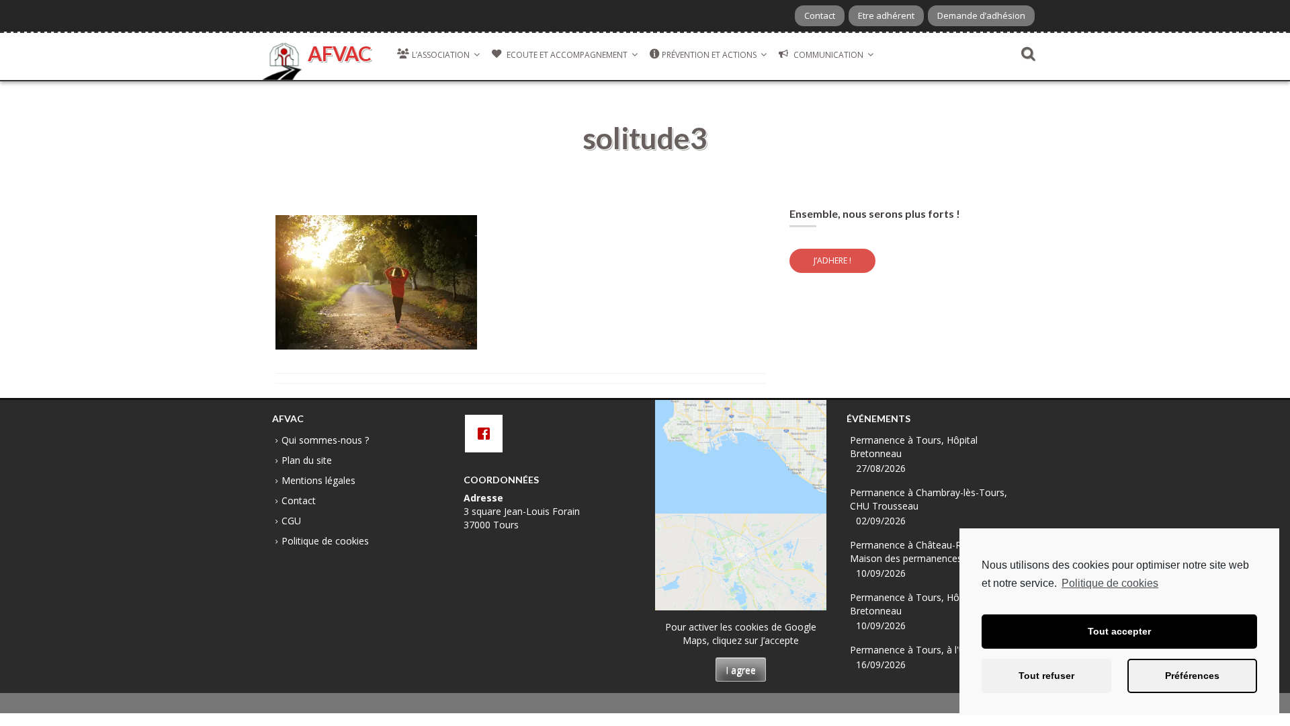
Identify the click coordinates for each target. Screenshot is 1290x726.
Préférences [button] (1192, 675)
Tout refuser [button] (1046, 675)
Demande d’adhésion (981, 15)
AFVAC (340, 53)
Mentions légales (318, 480)
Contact (819, 15)
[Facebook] (487, 433)
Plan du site (307, 460)
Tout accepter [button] (1119, 631)
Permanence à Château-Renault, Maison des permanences (920, 551)
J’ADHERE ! (832, 260)
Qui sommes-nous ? (325, 440)
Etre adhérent (886, 15)
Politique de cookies (1110, 583)
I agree (741, 669)
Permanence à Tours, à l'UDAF (917, 649)
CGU (291, 520)
